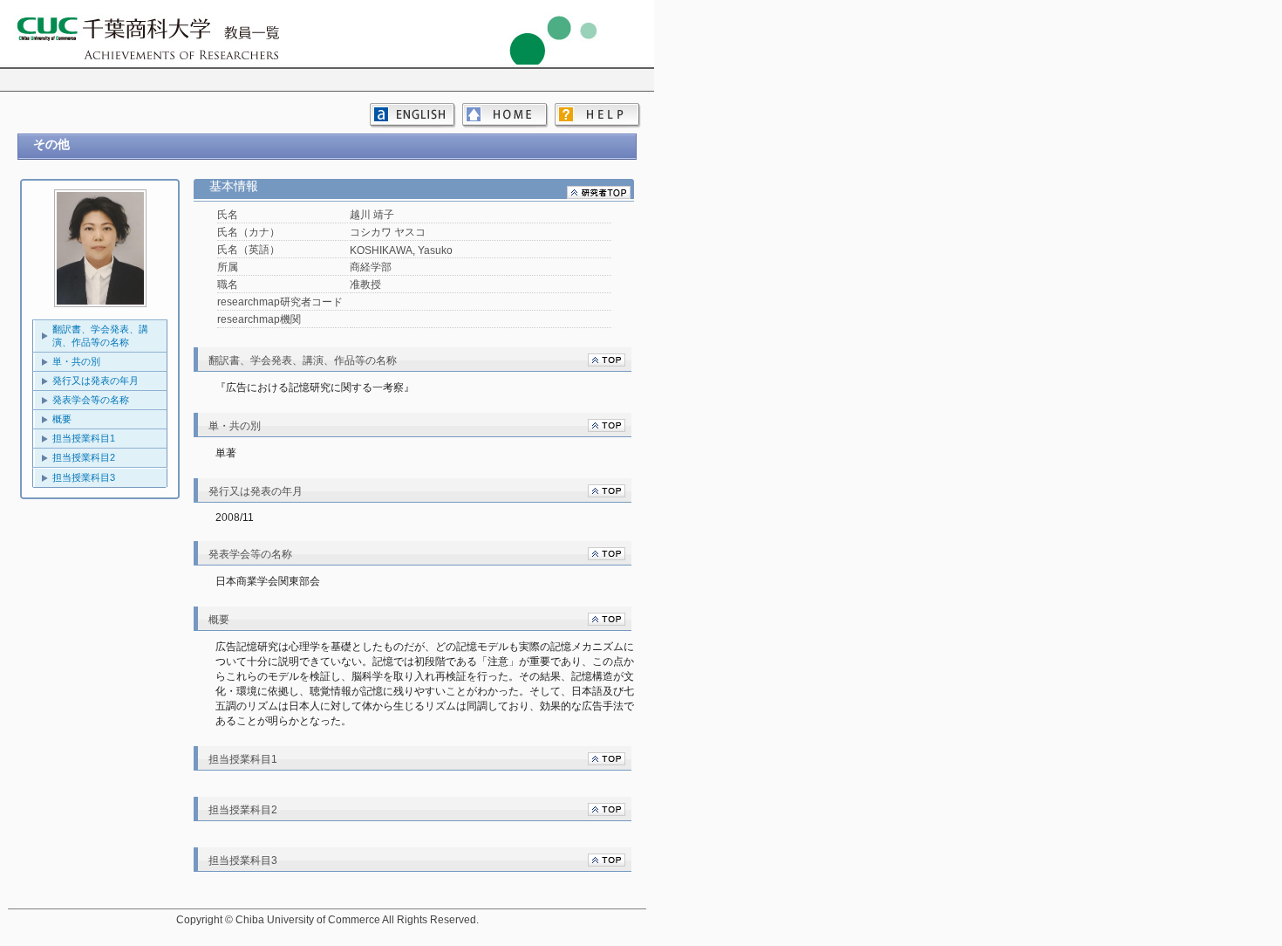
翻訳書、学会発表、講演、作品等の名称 (100, 335)
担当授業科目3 (83, 477)
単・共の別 (76, 361)
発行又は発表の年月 (95, 380)
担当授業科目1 (83, 438)
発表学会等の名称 (90, 399)
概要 (62, 419)
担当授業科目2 (83, 457)
